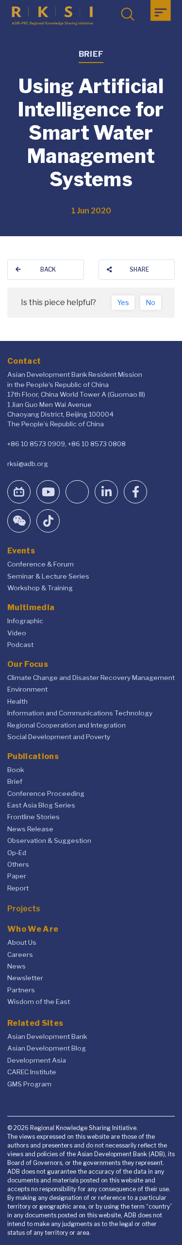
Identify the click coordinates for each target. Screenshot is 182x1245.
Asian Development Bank (47, 1036)
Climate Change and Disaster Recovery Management (91, 677)
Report (18, 888)
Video (16, 633)
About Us (21, 942)
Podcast (20, 644)
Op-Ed (16, 853)
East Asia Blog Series (41, 805)
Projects (23, 908)
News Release (30, 829)
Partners (21, 990)
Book (15, 770)
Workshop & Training (40, 588)
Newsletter (25, 978)
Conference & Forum (40, 564)
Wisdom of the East (38, 1001)
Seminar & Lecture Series (48, 576)
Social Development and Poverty (58, 737)
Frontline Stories (33, 817)
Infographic (25, 621)
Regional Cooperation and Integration (66, 725)
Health (17, 701)
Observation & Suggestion (49, 840)
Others (18, 864)
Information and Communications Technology (79, 713)
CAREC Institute (31, 1072)
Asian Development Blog (46, 1048)
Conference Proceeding (45, 793)
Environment (27, 689)
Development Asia (36, 1060)
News (16, 966)
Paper (16, 876)
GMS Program (29, 1084)
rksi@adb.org (27, 464)
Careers (20, 954)
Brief (14, 781)
